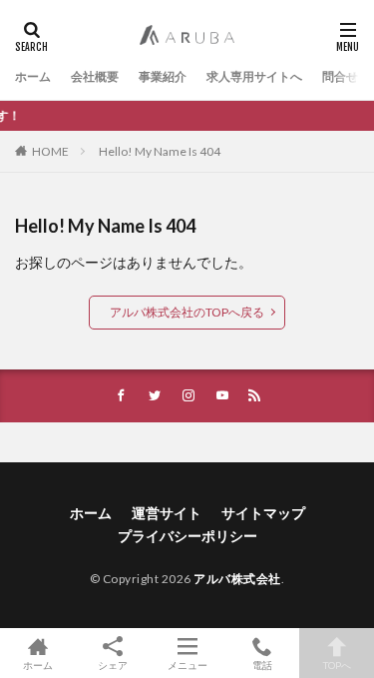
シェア (113, 665)
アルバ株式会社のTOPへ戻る (187, 312)
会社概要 (95, 76)
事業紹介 (163, 76)
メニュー (187, 664)
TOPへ (337, 664)
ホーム (33, 76)
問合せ (340, 76)
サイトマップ (263, 512)
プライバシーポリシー (187, 535)
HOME (50, 151)
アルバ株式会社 (237, 578)
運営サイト (166, 512)
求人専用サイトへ (254, 76)
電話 (262, 664)
